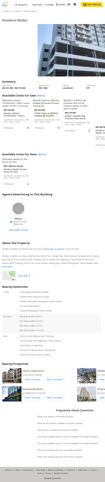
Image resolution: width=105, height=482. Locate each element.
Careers (94, 470)
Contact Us (70, 470)
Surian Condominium (33, 370)
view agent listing (18, 230)
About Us (8, 470)
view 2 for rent (55, 379)
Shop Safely (40, 470)
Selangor (60, 249)
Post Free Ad (28, 470)
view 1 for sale (32, 397)
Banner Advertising (55, 470)
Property (17, 11)
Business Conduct (61, 473)
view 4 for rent (55, 397)
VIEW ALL (41, 95)
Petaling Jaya (47, 249)
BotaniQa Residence (33, 389)
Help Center (82, 470)
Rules (18, 470)
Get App (61, 4)
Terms (39, 473)
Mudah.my (7, 11)
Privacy (48, 473)
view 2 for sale (32, 379)
